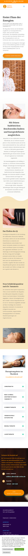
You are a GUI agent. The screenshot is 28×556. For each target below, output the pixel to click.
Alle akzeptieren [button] (19, 549)
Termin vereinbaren (13, 55)
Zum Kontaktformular (14, 492)
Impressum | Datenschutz (9, 518)
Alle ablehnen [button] (6, 552)
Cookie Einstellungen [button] (8, 549)
